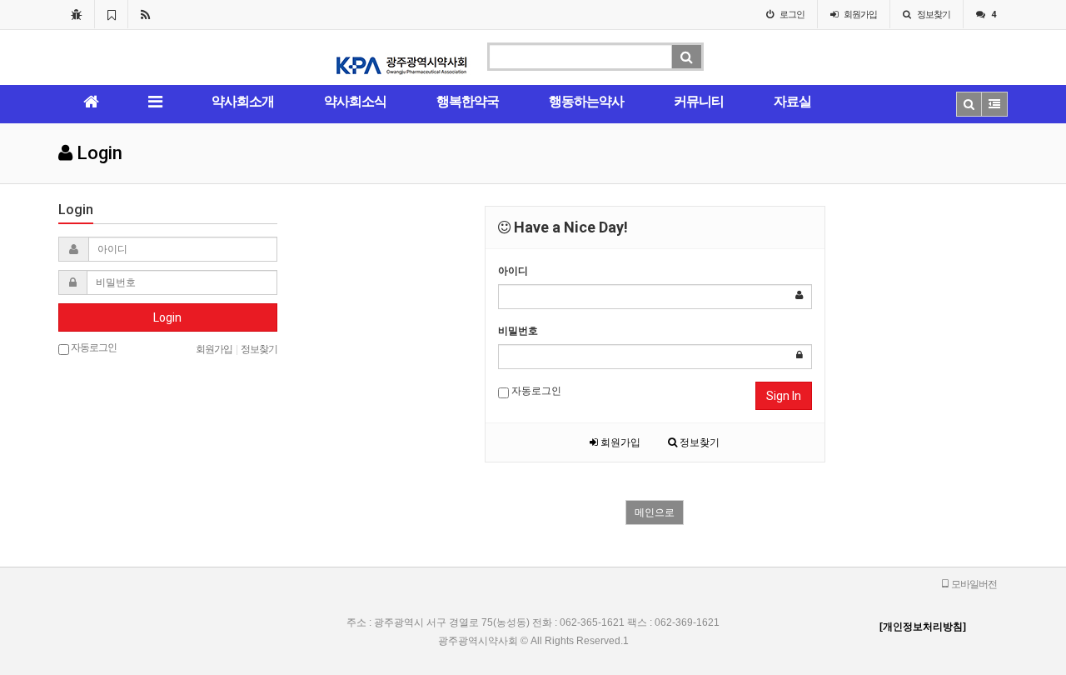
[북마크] (111, 14)
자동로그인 (535, 391)
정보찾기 (698, 442)
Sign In (783, 395)
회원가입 (619, 442)
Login (167, 317)
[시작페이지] (76, 14)
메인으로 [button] (655, 512)
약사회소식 (355, 101)
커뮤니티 (699, 101)
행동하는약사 (586, 101)
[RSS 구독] (145, 14)
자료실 (792, 101)
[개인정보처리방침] (922, 626)
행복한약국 (467, 101)
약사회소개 (243, 101)
